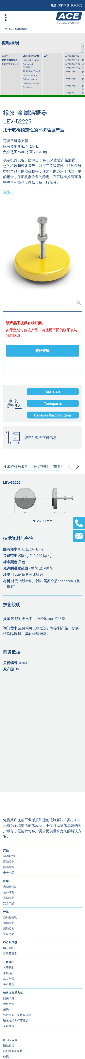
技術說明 (41, 466)
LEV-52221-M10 (72, 55)
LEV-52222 (70, 93)
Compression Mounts (29, 65)
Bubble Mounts (30, 79)
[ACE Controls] (69, 18)
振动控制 (8, 867)
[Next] (78, 467)
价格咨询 (8, 1003)
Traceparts (53, 403)
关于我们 (8, 967)
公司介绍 (8, 962)
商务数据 (60, 466)
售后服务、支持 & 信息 (17, 1014)
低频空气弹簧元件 (10, 64)
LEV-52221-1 (70, 86)
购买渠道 (8, 998)
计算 (6, 911)
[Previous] (69, 467)
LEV (46, 55)
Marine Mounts (30, 75)
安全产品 (8, 872)
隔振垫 (5, 55)
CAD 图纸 (9, 948)
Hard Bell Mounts (31, 60)
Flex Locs (27, 87)
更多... (8, 192)
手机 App (8, 973)
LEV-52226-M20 (72, 64)
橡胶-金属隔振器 (10, 60)
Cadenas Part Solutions (53, 415)
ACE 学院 (8, 978)
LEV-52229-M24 (72, 68)
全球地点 (8, 1026)
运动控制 (8, 861)
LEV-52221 (70, 79)
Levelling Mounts (31, 55)
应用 (6, 881)
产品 (6, 850)
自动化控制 (10, 856)
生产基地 (8, 984)
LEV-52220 (70, 72)
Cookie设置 (10, 1040)
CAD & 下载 (10, 942)
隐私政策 (8, 1045)
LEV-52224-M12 (72, 60)
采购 (6, 1009)
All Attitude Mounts (32, 71)
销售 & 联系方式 (13, 992)
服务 (54, 5)
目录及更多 (10, 953)
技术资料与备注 (15, 466)
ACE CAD (53, 392)
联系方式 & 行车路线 (15, 1020)
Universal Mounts (31, 83)
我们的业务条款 (13, 1051)
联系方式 (76, 5)
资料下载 (63, 5)
